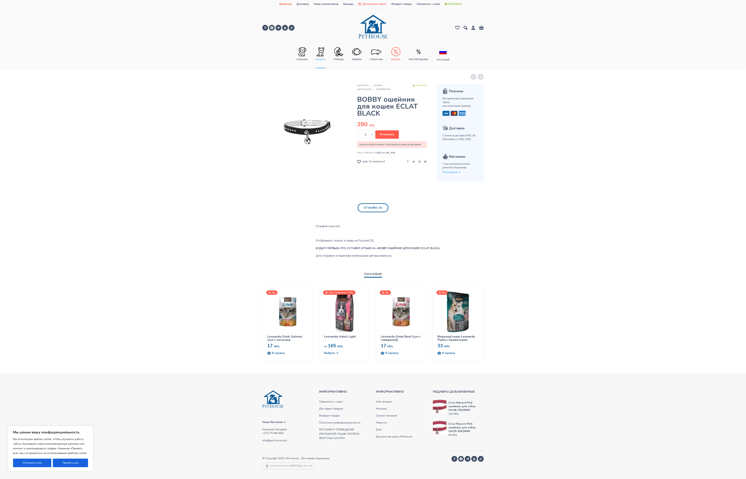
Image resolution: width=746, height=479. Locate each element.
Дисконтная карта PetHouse (394, 436)
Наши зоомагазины (326, 4)
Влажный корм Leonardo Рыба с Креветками (456, 338)
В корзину (387, 134)
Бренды (348, 4)
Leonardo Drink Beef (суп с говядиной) (401, 338)
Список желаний (386, 416)
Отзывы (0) (373, 208)
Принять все (70, 463)
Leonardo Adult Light (340, 336)
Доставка (302, 4)
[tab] (373, 208)
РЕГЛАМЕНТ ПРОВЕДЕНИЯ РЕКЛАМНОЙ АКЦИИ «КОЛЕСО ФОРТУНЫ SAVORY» (339, 434)
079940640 (454, 4)
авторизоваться (380, 256)
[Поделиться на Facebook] (407, 161)
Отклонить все (32, 463)
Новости (381, 422)
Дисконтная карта (374, 4)
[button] (280, 353)
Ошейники (383, 89)
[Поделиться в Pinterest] (418, 161)
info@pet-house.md (274, 440)
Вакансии (285, 4)
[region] (50, 448)
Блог (379, 429)
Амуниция (364, 89)
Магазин (363, 85)
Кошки (378, 85)
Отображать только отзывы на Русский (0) (345, 241)
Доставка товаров (331, 409)
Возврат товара (401, 4)
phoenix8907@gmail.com (296, 466)
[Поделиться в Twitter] (412, 161)
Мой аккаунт (384, 402)
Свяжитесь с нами (428, 4)
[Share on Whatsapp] (424, 161)
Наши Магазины (273, 422)
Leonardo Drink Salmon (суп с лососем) (284, 338)
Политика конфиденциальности (339, 422)
